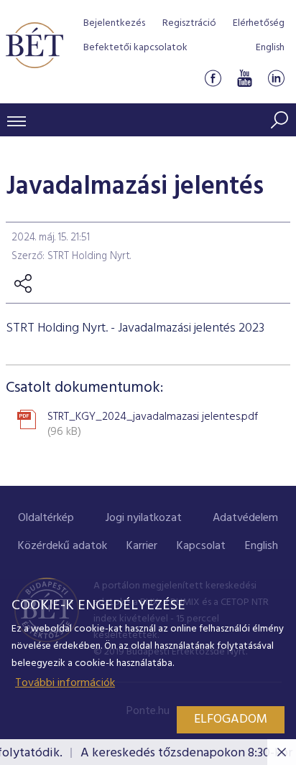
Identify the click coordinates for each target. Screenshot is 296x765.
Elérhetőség (259, 23)
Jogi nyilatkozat (144, 518)
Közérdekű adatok (62, 546)
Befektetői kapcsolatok (135, 47)
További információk (65, 683)
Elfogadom (230, 719)
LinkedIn (276, 78)
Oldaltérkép (46, 518)
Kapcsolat (201, 546)
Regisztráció (189, 23)
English (270, 47)
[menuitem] (46, 518)
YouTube (244, 78)
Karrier (141, 546)
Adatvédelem (245, 518)
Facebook (212, 78)
